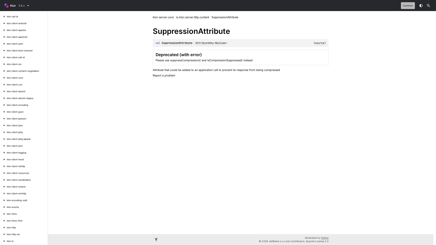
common (408, 5)
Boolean (220, 43)
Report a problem (164, 75)
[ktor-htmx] (3, 213)
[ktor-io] (3, 241)
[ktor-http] (3, 227)
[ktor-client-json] (3, 145)
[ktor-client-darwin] (3, 91)
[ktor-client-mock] (3, 159)
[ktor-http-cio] (3, 234)
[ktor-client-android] (3, 23)
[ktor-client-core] (3, 77)
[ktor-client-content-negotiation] (3, 71)
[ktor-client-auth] (3, 43)
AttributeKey (204, 43)
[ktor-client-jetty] (3, 132)
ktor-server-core (163, 17)
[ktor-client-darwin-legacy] (3, 98)
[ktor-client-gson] (3, 111)
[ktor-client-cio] (3, 64)
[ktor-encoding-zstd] (3, 200)
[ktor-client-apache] (3, 30)
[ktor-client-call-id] (3, 57)
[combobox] (24, 5)
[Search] (428, 5)
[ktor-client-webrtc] (3, 186)
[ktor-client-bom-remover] (3, 50)
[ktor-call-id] (3, 16)
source (319, 43)
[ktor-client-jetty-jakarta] (3, 139)
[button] (428, 5)
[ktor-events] (3, 207)
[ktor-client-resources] (3, 173)
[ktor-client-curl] (3, 84)
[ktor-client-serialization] (3, 179)
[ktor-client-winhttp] (3, 193)
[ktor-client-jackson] (3, 118)
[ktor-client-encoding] (3, 105)
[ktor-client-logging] (3, 152)
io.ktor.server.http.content (192, 17)
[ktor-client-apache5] (3, 37)
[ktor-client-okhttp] (3, 166)
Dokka (325, 237)
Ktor (13, 5)
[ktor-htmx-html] (3, 220)
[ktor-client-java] (3, 125)
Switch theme (421, 5)
